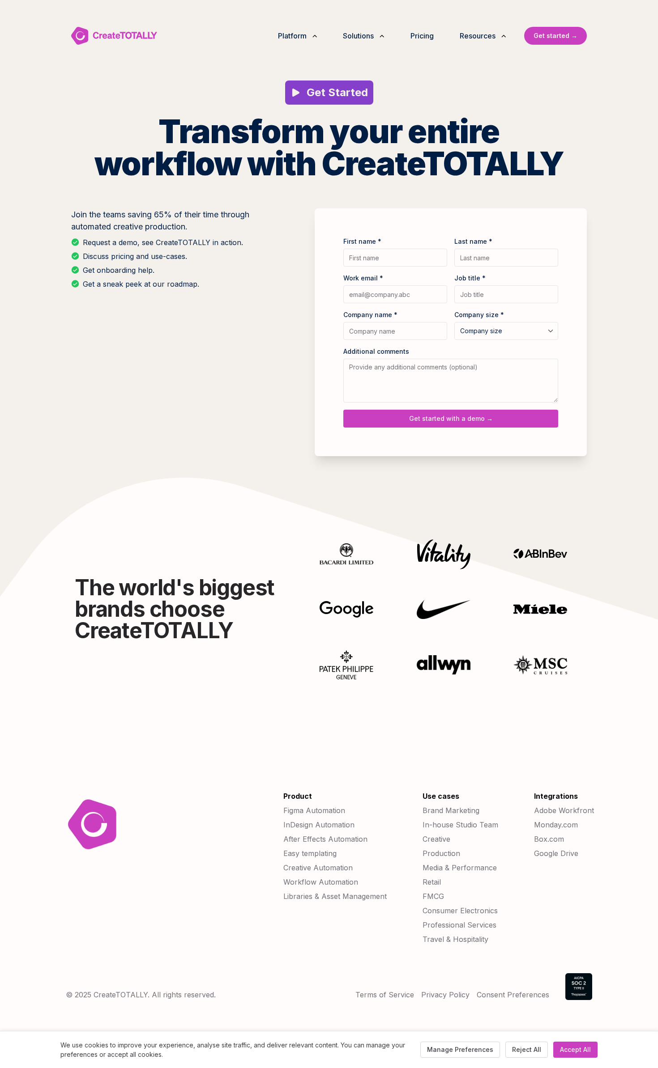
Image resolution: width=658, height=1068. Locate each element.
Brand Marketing (451, 810)
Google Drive (556, 853)
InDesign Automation (319, 824)
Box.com (549, 839)
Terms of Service (384, 994)
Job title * (470, 278)
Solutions (358, 35)
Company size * (479, 314)
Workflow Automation (320, 881)
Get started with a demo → (451, 418)
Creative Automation (318, 867)
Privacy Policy (445, 994)
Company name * (370, 314)
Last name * (473, 241)
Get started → (555, 35)
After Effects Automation (325, 839)
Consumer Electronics (460, 910)
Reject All (526, 1049)
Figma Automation (314, 810)
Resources (478, 35)
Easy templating (310, 853)
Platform (292, 35)
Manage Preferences (460, 1049)
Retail (432, 881)
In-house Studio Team (460, 824)
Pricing (422, 35)
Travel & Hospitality (455, 939)
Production (441, 853)
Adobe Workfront (564, 810)
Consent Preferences (513, 994)
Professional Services (459, 924)
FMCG (433, 896)
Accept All (575, 1049)
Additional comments (376, 351)
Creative (436, 839)
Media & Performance (460, 867)
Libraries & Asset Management (335, 896)
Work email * (363, 278)
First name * (362, 241)
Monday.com (556, 824)
